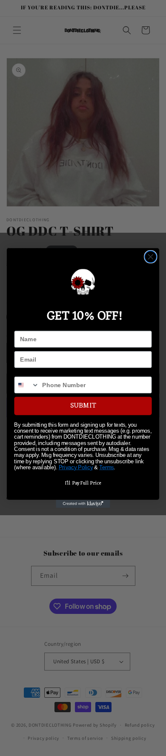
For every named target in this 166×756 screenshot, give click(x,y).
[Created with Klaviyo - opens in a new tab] (83, 504)
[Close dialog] (151, 257)
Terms (106, 468)
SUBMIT (83, 406)
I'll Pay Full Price (83, 483)
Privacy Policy (76, 468)
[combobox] (26, 385)
